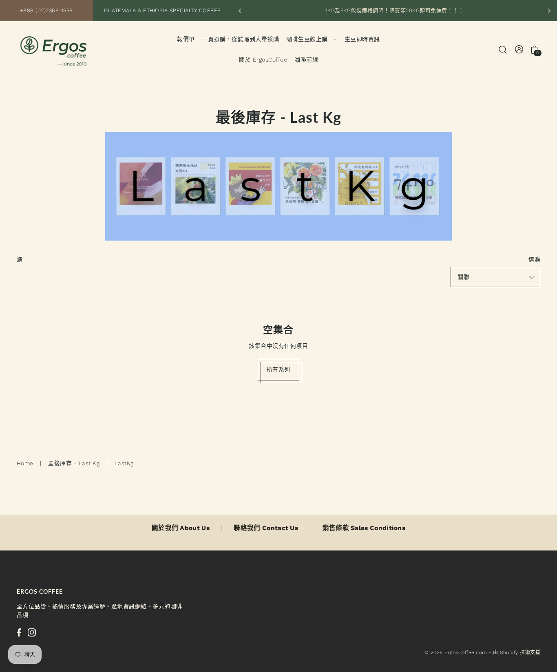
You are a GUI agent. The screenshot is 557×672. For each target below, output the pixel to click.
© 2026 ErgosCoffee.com (455, 652)
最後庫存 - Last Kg (73, 463)
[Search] (503, 49)
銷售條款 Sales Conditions (364, 528)
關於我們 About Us (181, 528)
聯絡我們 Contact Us (266, 528)
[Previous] (240, 10)
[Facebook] (19, 632)
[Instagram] (32, 632)
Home (25, 463)
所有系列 (278, 369)
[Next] (549, 10)
